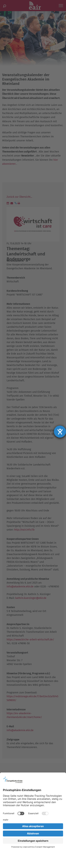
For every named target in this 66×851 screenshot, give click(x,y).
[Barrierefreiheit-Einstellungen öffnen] (60, 432)
